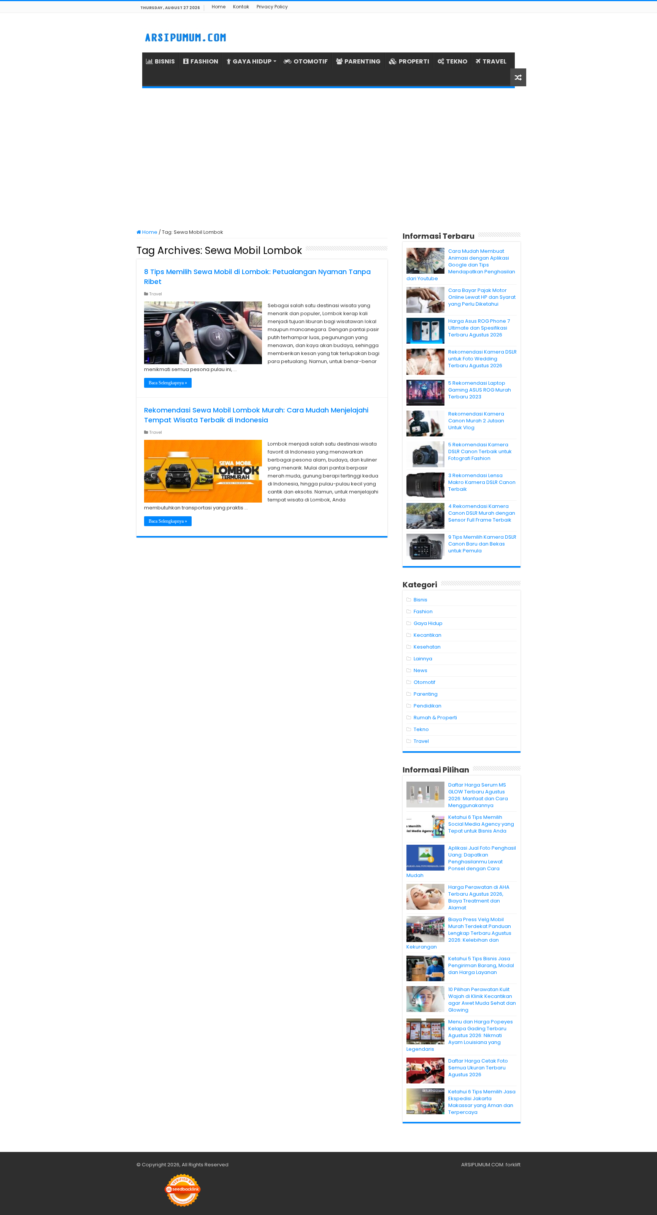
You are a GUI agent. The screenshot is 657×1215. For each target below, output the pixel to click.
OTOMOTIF (311, 61)
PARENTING (362, 61)
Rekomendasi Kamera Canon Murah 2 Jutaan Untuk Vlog (476, 420)
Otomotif (424, 682)
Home (218, 6)
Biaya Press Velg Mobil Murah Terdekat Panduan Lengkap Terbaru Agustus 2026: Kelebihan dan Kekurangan (458, 933)
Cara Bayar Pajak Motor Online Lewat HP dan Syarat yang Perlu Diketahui (482, 297)
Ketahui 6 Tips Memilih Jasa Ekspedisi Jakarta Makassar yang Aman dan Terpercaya (482, 1102)
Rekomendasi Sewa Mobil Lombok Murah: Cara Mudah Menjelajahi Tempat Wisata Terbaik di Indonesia (256, 415)
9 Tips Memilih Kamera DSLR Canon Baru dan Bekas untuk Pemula (482, 543)
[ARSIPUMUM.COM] (184, 36)
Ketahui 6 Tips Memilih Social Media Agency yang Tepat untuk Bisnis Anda (481, 824)
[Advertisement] (328, 158)
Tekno (421, 729)
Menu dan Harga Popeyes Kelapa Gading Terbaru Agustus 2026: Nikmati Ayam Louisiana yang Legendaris (459, 1035)
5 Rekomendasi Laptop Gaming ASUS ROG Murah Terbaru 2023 (479, 389)
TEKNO (456, 61)
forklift (513, 1164)
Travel (155, 294)
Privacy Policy (272, 6)
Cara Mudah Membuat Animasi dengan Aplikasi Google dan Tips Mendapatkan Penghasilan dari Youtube (460, 264)
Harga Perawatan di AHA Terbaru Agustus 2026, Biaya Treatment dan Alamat (478, 897)
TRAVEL (494, 61)
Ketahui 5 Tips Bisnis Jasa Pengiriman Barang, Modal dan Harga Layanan (481, 965)
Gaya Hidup (428, 623)
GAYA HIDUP (252, 61)
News (420, 670)
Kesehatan (427, 646)
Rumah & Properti (435, 717)
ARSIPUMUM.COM (482, 1164)
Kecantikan (427, 635)
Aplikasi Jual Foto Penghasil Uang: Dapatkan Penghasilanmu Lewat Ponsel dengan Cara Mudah (461, 861)
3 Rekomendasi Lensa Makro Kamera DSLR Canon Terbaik (482, 482)
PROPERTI (414, 61)
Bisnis (420, 599)
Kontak (241, 6)
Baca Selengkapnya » (168, 382)
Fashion (423, 611)
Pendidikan (427, 705)
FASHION (204, 61)
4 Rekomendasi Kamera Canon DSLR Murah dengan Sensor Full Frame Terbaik (481, 513)
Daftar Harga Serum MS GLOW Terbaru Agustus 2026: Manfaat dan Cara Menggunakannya (478, 795)
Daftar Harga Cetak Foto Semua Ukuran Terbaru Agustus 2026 (478, 1067)
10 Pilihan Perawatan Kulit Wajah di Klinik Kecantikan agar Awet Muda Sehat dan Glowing (482, 1000)
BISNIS (165, 61)
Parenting (426, 694)
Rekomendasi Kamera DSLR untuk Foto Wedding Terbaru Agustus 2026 (482, 358)
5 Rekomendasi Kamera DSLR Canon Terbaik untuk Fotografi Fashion (480, 451)
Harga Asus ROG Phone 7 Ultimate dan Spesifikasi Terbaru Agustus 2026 (479, 327)
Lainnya (423, 658)
